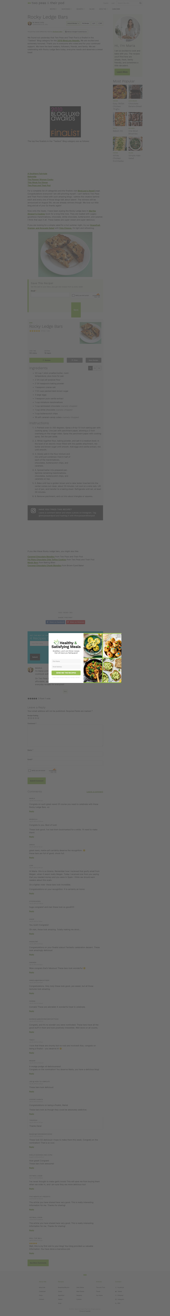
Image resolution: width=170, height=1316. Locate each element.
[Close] (119, 636)
